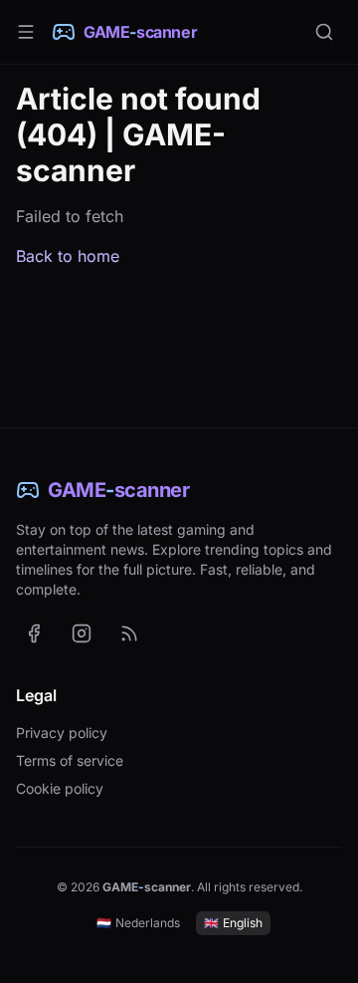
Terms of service (69, 760)
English (233, 922)
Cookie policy (59, 788)
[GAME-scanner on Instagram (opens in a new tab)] (81, 633)
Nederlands (138, 922)
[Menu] (26, 32)
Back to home (67, 256)
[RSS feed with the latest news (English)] (129, 633)
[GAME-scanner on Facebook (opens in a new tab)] (34, 633)
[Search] (324, 32)
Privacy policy (61, 732)
